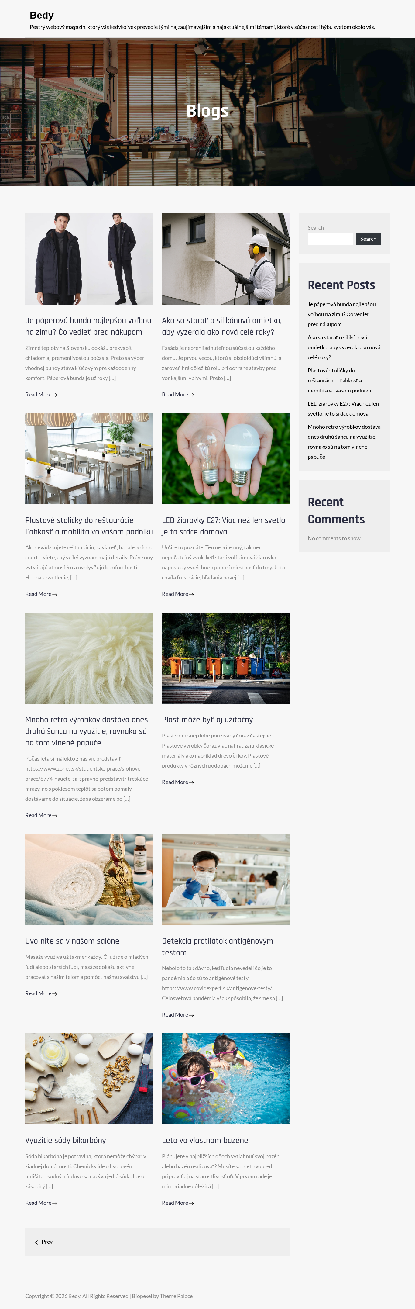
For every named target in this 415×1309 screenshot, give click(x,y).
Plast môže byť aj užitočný (207, 719)
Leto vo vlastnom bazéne (205, 1140)
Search (316, 227)
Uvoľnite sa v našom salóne (72, 941)
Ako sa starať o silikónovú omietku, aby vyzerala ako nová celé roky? (222, 326)
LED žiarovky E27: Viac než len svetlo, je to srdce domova (224, 526)
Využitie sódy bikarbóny (65, 1140)
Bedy (42, 15)
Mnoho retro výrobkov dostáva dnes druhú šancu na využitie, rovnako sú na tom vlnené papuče (86, 731)
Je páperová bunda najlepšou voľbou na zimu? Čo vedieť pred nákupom (88, 326)
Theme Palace (176, 1296)
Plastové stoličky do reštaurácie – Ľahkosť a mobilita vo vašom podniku (89, 526)
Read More (38, 394)
